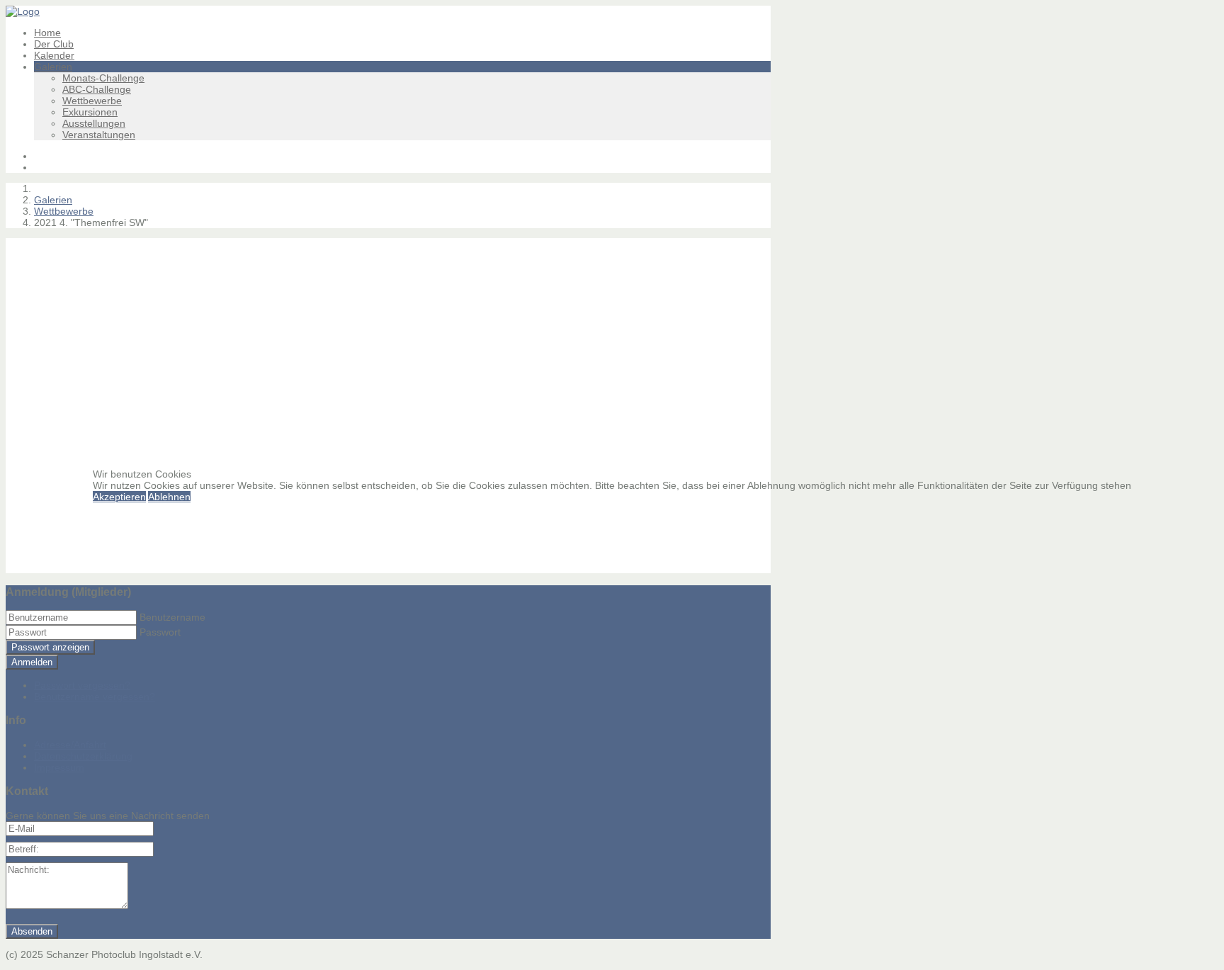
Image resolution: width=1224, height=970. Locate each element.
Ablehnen (169, 496)
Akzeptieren (119, 496)
